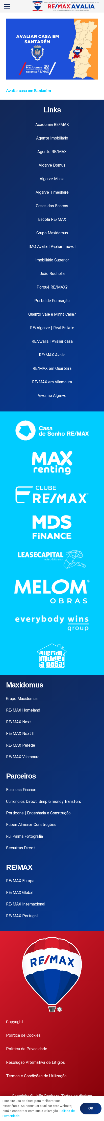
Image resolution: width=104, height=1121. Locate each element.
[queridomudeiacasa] (52, 656)
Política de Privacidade (26, 1048)
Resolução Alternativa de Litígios (35, 1062)
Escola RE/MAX (52, 219)
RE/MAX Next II (20, 733)
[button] (7, 6)
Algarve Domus (52, 165)
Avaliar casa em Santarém (28, 91)
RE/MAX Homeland (23, 710)
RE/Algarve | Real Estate (52, 327)
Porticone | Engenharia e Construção (38, 813)
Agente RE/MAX (52, 151)
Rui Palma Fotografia (24, 836)
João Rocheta (52, 273)
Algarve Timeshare (52, 192)
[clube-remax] (52, 495)
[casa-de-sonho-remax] (52, 430)
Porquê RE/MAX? (52, 287)
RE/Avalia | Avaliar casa (52, 341)
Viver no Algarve (52, 395)
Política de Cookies (23, 1035)
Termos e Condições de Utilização (36, 1076)
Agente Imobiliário (52, 138)
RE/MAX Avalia (52, 355)
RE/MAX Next (18, 722)
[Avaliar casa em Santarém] (52, 78)
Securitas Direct (20, 848)
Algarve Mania (52, 178)
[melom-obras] (52, 591)
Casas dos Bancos (52, 205)
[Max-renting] (52, 463)
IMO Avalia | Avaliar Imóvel (52, 246)
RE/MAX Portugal (22, 916)
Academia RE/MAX (52, 124)
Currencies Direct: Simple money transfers (43, 801)
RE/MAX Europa (20, 880)
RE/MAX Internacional (25, 904)
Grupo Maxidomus (52, 233)
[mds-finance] (52, 527)
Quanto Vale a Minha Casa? (52, 314)
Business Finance (21, 789)
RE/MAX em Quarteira (52, 368)
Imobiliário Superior (52, 260)
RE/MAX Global (19, 892)
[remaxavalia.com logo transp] (66, 6)
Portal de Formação (52, 300)
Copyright (14, 1021)
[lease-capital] (52, 559)
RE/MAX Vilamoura (22, 756)
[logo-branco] (52, 623)
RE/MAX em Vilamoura (52, 382)
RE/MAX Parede (20, 745)
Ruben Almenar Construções (31, 824)
